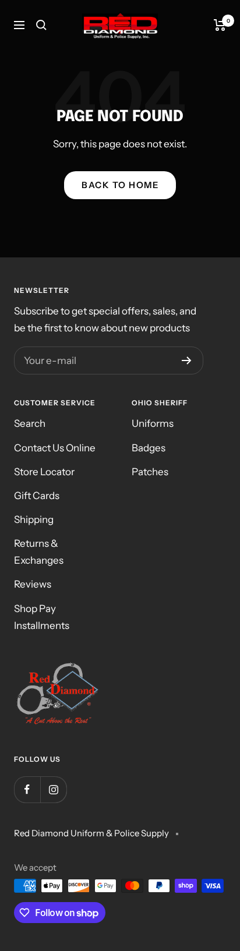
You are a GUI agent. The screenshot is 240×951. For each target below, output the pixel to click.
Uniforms (153, 423)
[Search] (41, 25)
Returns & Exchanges (38, 552)
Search (29, 423)
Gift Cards (36, 495)
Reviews (32, 584)
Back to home (120, 184)
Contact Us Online (55, 448)
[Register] (187, 360)
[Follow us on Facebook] (27, 789)
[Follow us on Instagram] (53, 789)
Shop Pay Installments (41, 617)
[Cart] (220, 25)
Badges (148, 448)
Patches (150, 472)
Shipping (34, 519)
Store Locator (44, 472)
